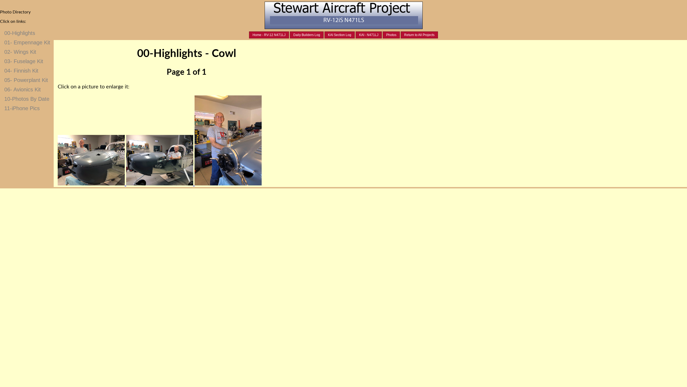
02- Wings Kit (20, 52)
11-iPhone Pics (22, 108)
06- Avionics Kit (22, 89)
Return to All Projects (419, 35)
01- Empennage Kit (27, 42)
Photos (391, 35)
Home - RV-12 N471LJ (269, 35)
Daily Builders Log (306, 35)
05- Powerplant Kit (26, 80)
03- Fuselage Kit (23, 61)
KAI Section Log (339, 35)
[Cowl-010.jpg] (92, 184)
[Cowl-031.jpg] (228, 184)
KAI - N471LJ (368, 35)
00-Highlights (19, 33)
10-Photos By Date (26, 99)
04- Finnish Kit (21, 71)
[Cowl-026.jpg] (160, 184)
